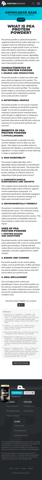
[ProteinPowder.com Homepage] (13, 3)
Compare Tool (29, 406)
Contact (30, 468)
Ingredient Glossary (21, 435)
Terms (17, 468)
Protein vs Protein (13, 416)
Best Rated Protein (13, 411)
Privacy (23, 468)
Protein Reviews (12, 406)
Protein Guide (19, 426)
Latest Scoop (28, 411)
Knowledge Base (20, 430)
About (11, 468)
